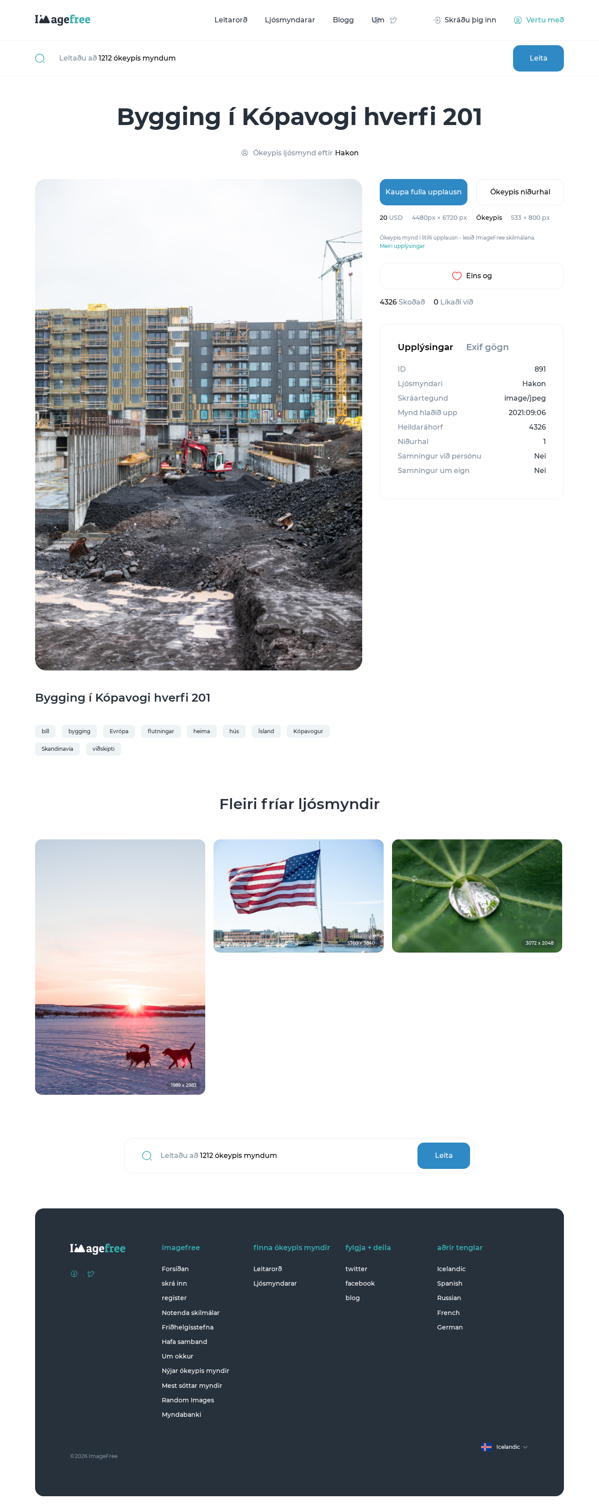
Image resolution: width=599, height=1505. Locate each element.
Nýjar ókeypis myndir (195, 1371)
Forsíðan (175, 1269)
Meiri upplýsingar (402, 246)
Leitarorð (230, 20)
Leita (539, 58)
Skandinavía (57, 748)
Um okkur (177, 1356)
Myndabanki (181, 1415)
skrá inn (174, 1283)
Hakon (347, 153)
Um (378, 20)
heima (201, 731)
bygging (79, 731)
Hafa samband (184, 1342)
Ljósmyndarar (290, 20)
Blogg (343, 20)
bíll (45, 731)
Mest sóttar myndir (192, 1386)
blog (353, 1298)
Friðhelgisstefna (188, 1327)
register (174, 1298)
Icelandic (451, 1269)
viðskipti (103, 748)
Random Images (188, 1400)
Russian (449, 1298)
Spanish (450, 1283)
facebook (360, 1283)
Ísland (266, 731)
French (448, 1313)
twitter (356, 1269)
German (450, 1327)
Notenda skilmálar (191, 1313)
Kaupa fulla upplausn (423, 192)
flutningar (161, 731)
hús (234, 731)
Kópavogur (308, 731)
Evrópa (119, 731)
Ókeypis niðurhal (520, 192)
